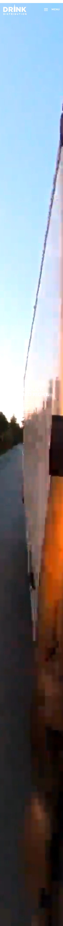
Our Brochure (18, 408)
